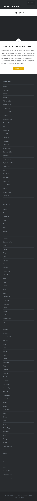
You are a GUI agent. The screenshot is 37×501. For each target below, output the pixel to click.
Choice (5, 235)
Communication (7, 242)
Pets (4, 366)
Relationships (7, 388)
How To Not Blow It (12, 6)
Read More (18, 68)
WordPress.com (19, 497)
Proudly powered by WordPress (14, 495)
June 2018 (6, 174)
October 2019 (7, 115)
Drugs (5, 253)
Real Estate (6, 384)
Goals (4, 293)
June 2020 (6, 86)
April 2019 (6, 137)
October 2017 (7, 195)
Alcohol (5, 224)
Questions (6, 380)
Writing (5, 453)
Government (6, 296)
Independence (7, 318)
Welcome (6, 450)
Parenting (6, 362)
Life (4, 326)
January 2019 (7, 148)
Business (5, 231)
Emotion (5, 267)
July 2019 (5, 126)
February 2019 (7, 145)
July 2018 (5, 170)
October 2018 (7, 159)
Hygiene (5, 315)
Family (5, 282)
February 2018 (7, 188)
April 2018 (6, 181)
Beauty (5, 227)
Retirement (6, 395)
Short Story (6, 409)
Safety (5, 402)
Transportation (7, 439)
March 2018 (6, 185)
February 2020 (7, 101)
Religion (5, 391)
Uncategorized (7, 446)
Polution (5, 377)
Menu (31, 3)
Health (5, 307)
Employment (6, 271)
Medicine (5, 333)
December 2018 (7, 152)
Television (6, 431)
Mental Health (7, 337)
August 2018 (6, 166)
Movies (5, 348)
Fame (4, 278)
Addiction (6, 216)
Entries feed (6, 470)
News (4, 355)
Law (4, 322)
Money (5, 344)
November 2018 (7, 155)
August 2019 (6, 123)
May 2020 (6, 90)
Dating (5, 249)
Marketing (6, 329)
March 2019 (6, 141)
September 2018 (8, 163)
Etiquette (6, 275)
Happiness (6, 304)
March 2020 (6, 97)
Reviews (5, 398)
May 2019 (6, 134)
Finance (5, 286)
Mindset (5, 340)
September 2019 (8, 119)
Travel (5, 442)
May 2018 (6, 177)
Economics (6, 260)
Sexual (5, 406)
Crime (4, 245)
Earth (4, 256)
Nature (5, 351)
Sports (5, 417)
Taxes (4, 424)
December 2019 (7, 108)
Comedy (5, 238)
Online (5, 358)
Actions (5, 213)
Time (4, 435)
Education (6, 264)
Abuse (5, 209)
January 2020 (7, 104)
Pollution (5, 373)
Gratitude (6, 300)
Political (5, 369)
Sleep (4, 413)
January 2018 (7, 192)
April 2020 (6, 93)
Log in (4, 467)
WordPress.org (7, 478)
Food (4, 289)
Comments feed (7, 474)
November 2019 (7, 112)
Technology (6, 428)
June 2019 (6, 130)
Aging (4, 220)
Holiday (5, 311)
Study (4, 420)
